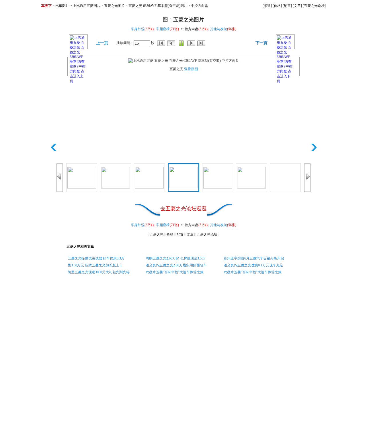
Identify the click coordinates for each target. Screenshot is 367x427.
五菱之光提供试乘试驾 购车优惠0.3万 (96, 258)
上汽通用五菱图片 (86, 6)
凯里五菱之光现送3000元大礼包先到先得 (99, 272)
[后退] (171, 43)
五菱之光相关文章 (80, 247)
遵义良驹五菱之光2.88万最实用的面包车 (176, 265)
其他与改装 (218, 29)
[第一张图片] (161, 43)
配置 (287, 6)
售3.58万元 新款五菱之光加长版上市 (95, 265)
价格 (277, 6)
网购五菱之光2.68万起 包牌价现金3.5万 (175, 258)
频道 (267, 6)
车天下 (46, 6)
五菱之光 (176, 69)
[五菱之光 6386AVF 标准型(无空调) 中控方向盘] (81, 177)
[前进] (191, 43)
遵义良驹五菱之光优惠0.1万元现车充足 (253, 265)
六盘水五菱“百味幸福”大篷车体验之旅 (175, 272)
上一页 (102, 43)
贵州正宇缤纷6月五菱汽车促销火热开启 (254, 258)
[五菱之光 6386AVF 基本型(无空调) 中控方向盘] (285, 177)
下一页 (261, 43)
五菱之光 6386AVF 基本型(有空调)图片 (157, 6)
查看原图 (191, 69)
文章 (297, 6)
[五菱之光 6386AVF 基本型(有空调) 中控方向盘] (183, 177)
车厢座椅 (163, 29)
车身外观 (138, 29)
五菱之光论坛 (314, 6)
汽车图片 (62, 6)
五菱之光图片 (114, 6)
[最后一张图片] (201, 43)
